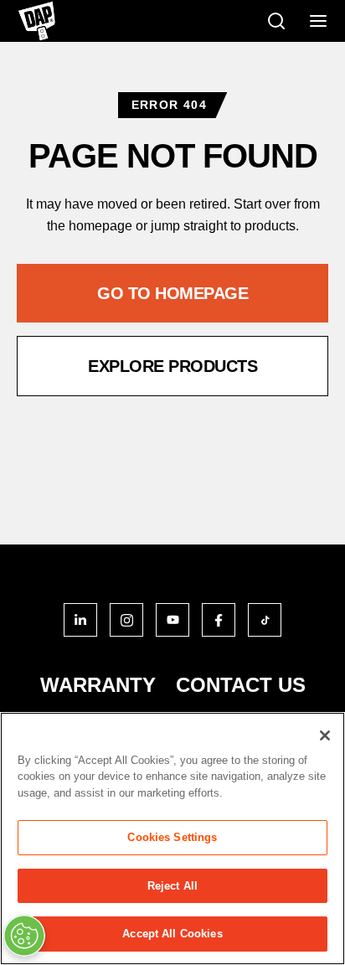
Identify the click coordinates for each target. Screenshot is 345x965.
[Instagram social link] (126, 620)
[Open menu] (318, 21)
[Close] (324, 735)
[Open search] (276, 21)
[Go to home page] (36, 21)
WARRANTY (98, 684)
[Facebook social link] (218, 620)
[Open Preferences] (24, 936)
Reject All (172, 886)
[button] (172, 293)
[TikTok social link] (265, 620)
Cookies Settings (172, 837)
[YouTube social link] (172, 620)
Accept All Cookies (172, 933)
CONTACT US (241, 684)
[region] (172, 838)
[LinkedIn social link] (80, 620)
